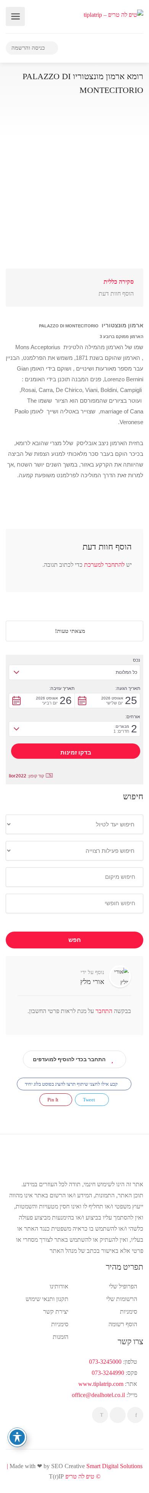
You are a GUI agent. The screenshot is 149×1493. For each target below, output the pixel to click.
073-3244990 (108, 1372)
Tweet (89, 1100)
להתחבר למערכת (104, 564)
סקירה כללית (119, 281)
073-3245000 (105, 1361)
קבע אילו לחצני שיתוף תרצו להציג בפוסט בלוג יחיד (72, 1084)
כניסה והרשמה (28, 48)
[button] (74, 672)
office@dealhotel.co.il (98, 1395)
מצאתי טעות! (71, 631)
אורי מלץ (92, 982)
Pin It (53, 1100)
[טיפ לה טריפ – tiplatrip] (113, 14)
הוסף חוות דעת (116, 293)
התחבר (103, 1011)
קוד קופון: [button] (26, 776)
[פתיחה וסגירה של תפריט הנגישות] (17, 1437)
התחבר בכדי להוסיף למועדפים (69, 1059)
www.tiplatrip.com (100, 1384)
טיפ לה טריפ (79, 1476)
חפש (74, 940)
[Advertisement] (74, 193)
